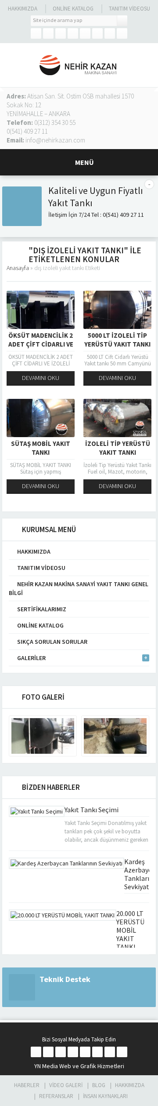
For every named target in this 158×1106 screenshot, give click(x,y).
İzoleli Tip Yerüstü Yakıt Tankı (117, 447)
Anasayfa (18, 268)
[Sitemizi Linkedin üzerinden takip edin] (85, 33)
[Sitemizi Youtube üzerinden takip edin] (97, 33)
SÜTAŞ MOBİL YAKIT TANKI (40, 447)
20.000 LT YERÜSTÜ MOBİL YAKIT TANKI (130, 930)
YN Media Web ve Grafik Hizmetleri (79, 1066)
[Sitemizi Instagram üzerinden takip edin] (73, 33)
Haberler (27, 1085)
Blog (98, 1085)
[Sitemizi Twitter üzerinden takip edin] (48, 33)
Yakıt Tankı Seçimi (91, 809)
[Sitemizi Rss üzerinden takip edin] (122, 33)
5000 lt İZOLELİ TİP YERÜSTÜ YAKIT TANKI (117, 339)
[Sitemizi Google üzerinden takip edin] (60, 33)
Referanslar (56, 1096)
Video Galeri (66, 1085)
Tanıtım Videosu (129, 8)
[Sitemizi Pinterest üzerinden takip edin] (109, 33)
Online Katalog (73, 8)
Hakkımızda (22, 8)
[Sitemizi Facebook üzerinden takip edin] (36, 33)
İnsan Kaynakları (105, 1096)
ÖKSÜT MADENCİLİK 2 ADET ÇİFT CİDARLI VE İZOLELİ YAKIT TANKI (40, 344)
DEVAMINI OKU (40, 378)
